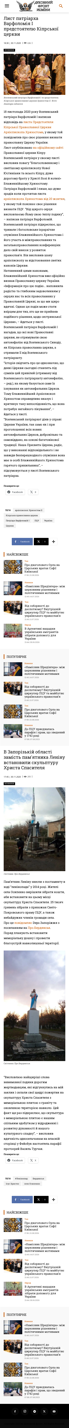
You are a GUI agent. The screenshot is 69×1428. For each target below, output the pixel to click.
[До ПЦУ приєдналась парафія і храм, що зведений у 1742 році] (13, 731)
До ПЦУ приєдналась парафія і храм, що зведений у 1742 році (44, 732)
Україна (48, 520)
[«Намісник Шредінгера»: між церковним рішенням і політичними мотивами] (13, 588)
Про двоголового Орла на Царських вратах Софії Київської (42, 568)
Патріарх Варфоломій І (17, 520)
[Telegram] (34, 1411)
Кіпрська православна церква (22, 515)
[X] (44, 1411)
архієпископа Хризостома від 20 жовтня (34, 199)
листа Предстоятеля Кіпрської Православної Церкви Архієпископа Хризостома (28, 127)
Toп (26, 561)
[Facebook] (15, 1411)
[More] (53, 541)
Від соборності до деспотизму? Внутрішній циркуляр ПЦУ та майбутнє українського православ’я (44, 610)
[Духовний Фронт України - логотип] (34, 6)
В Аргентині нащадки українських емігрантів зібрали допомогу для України (41, 633)
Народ (28, 625)
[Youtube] (54, 1411)
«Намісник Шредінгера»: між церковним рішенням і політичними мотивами (45, 589)
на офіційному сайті (47, 147)
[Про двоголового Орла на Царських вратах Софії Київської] (13, 567)
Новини (9, 50)
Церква (10, 525)
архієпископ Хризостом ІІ (28, 510)
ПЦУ (37, 520)
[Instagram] (25, 1411)
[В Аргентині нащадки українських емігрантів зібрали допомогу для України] (13, 631)
